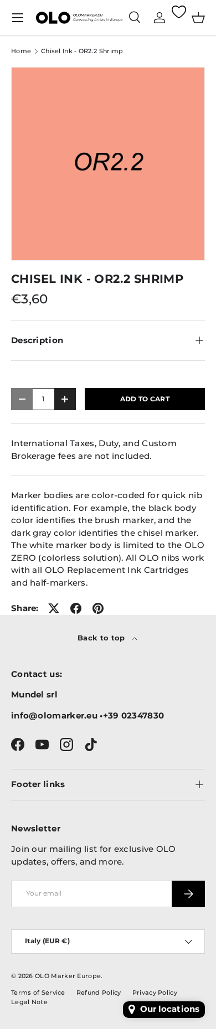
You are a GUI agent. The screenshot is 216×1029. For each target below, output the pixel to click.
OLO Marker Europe (68, 976)
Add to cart (144, 399)
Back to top (102, 637)
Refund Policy (98, 992)
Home (21, 51)
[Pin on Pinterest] (98, 608)
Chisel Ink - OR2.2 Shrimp (82, 51)
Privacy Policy (154, 992)
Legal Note (29, 1002)
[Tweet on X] (54, 608)
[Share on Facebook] (76, 608)
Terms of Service (38, 992)
